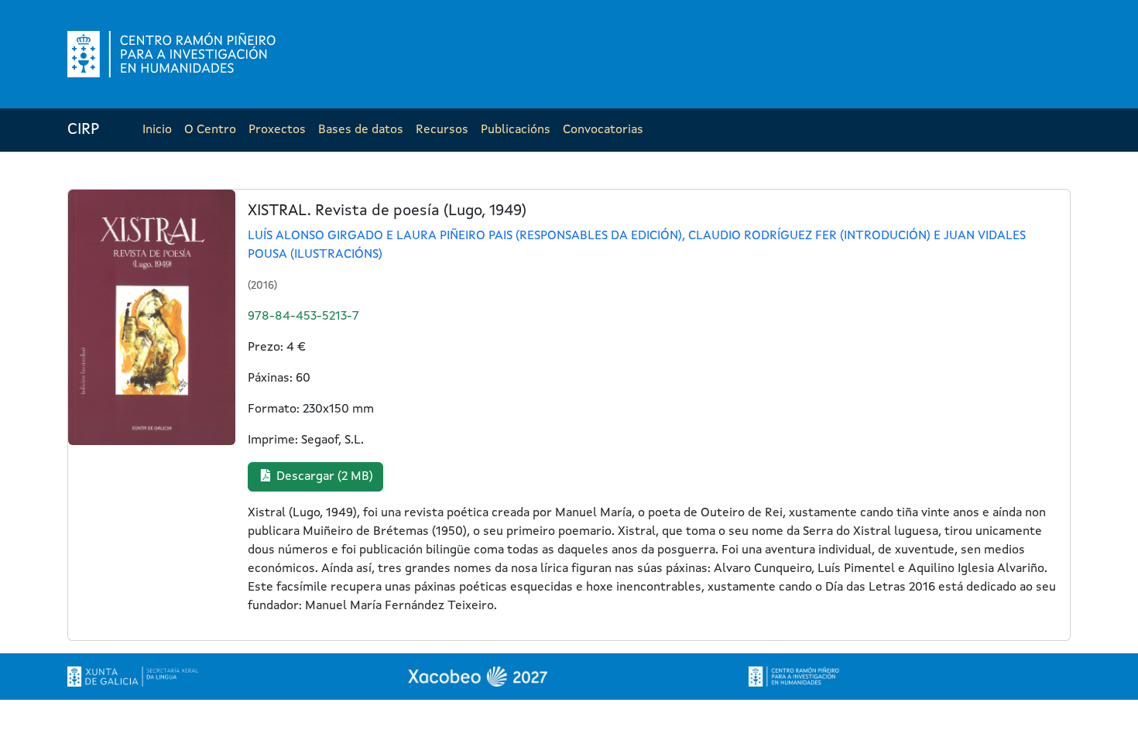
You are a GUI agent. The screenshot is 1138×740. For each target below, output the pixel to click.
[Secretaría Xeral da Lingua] (132, 676)
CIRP (83, 130)
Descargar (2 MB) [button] (323, 477)
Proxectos (277, 130)
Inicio (157, 130)
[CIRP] (173, 54)
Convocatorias (603, 130)
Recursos (442, 130)
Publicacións (515, 130)
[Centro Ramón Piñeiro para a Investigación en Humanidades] (795, 676)
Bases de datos (360, 130)
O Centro (210, 130)
